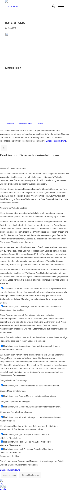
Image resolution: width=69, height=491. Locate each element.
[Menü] (59, 6)
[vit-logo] (28, 6)
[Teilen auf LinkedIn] (9, 84)
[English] (2, 489)
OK (4, 148)
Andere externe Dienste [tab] (11, 349)
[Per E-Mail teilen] (9, 89)
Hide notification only (30, 475)
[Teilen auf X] (9, 75)
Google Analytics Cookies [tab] (12, 309)
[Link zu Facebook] (61, 119)
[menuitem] (52, 6)
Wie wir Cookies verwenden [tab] (13, 168)
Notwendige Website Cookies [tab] (13, 207)
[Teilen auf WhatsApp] (9, 80)
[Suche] (52, 6)
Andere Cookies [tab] (7, 420)
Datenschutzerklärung (56, 140)
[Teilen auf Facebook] (9, 71)
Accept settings (9, 475)
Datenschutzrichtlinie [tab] (9, 456)
